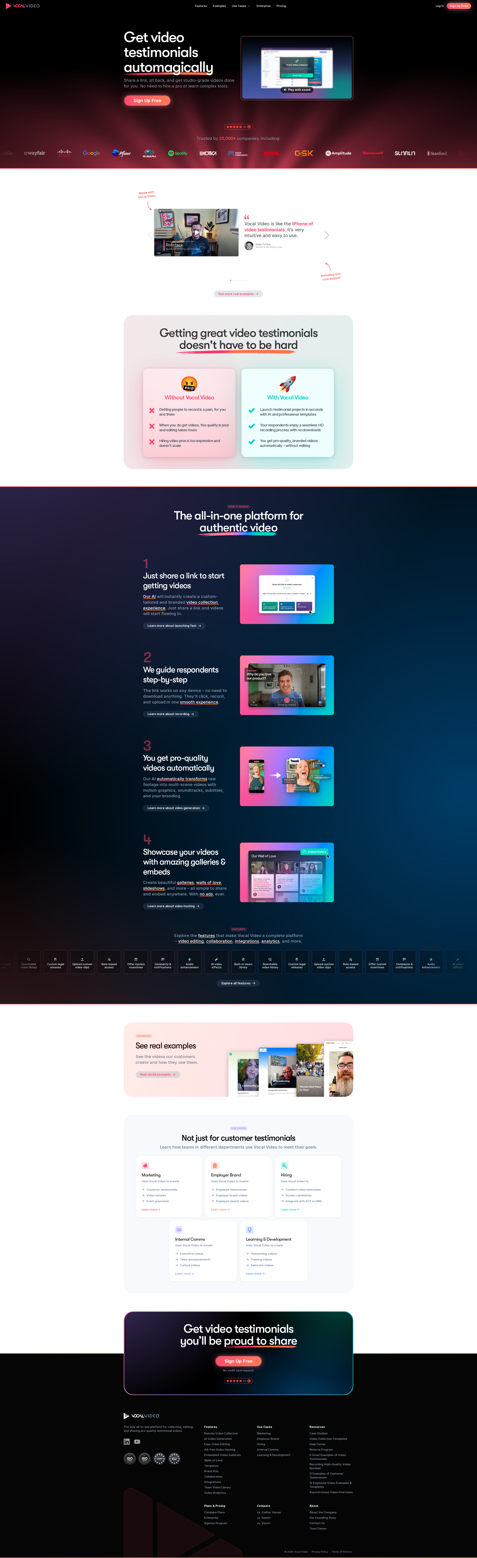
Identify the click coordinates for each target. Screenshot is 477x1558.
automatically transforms (182, 778)
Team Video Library (217, 1487)
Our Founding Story (322, 1517)
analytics (270, 941)
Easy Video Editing (217, 1444)
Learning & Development (273, 1455)
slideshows (154, 888)
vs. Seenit (263, 1517)
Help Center (317, 1444)
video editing (191, 941)
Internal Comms (268, 1449)
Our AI (149, 596)
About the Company (323, 1512)
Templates (211, 1466)
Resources (317, 1427)
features (206, 935)
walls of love (208, 882)
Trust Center (318, 1528)
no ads (206, 894)
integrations (247, 941)
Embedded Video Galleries (222, 1455)
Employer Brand (268, 1439)
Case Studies (318, 1433)
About (313, 1506)
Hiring (261, 1444)
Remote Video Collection (221, 1433)
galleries (185, 882)
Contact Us (317, 1523)
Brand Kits (211, 1471)
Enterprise (211, 1517)
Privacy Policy (320, 1551)
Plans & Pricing (214, 1506)
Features (210, 1427)
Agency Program (215, 1523)
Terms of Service (342, 1551)
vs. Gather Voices (269, 1512)
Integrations (212, 1482)
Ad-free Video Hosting (219, 1449)
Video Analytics (215, 1493)
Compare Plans (214, 1512)
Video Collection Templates (328, 1439)
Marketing (264, 1433)
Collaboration (213, 1476)
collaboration (219, 941)
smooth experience (199, 701)
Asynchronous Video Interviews (331, 1492)
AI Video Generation (218, 1439)
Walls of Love (213, 1460)
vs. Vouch (263, 1523)
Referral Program (321, 1449)
